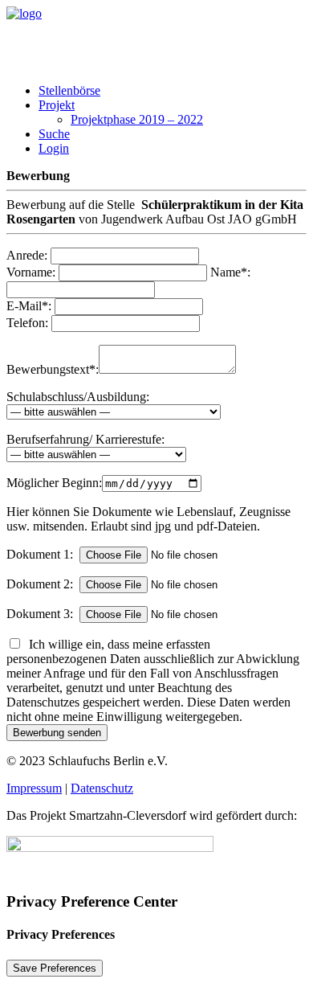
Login (54, 148)
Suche (54, 134)
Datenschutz (102, 788)
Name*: (230, 272)
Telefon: (27, 323)
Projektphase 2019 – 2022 (137, 119)
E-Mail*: (28, 306)
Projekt (57, 105)
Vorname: (30, 272)
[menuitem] (173, 91)
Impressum (34, 788)
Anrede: (26, 255)
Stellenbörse (69, 90)
